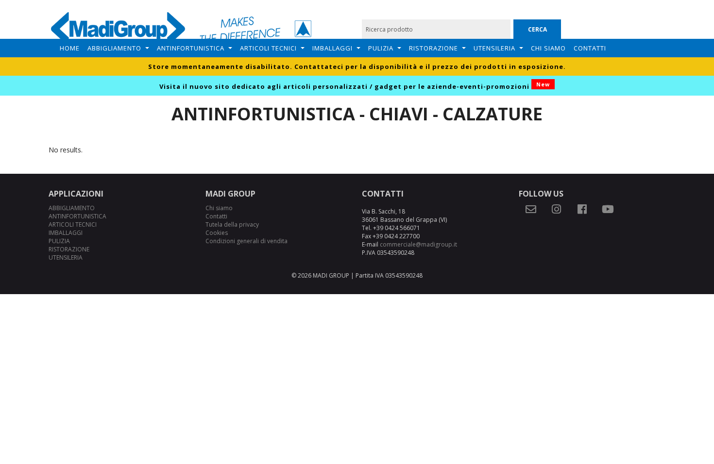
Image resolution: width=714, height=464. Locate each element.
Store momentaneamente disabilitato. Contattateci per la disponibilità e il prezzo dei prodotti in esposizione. (357, 66)
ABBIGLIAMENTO (114, 48)
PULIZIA (380, 48)
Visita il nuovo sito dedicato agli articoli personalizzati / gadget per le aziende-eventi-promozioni (354, 86)
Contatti (590, 48)
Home (70, 48)
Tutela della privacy (232, 224)
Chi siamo (548, 48)
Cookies (216, 233)
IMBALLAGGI (332, 48)
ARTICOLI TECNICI (268, 48)
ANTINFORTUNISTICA (190, 48)
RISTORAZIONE (433, 48)
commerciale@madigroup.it (418, 244)
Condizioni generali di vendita (246, 241)
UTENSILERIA (494, 48)
